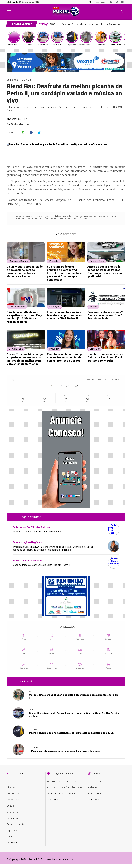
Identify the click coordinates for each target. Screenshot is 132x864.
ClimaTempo (114, 379)
